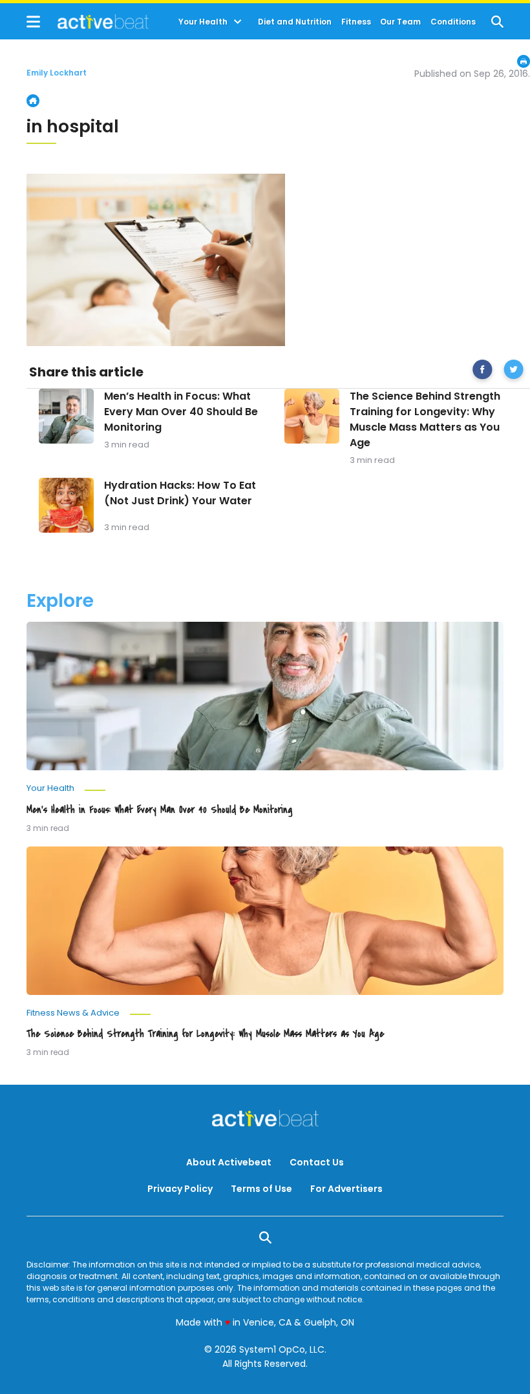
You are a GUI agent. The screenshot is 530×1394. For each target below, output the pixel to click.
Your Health (203, 21)
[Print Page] (523, 61)
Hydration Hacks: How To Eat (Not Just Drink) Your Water (180, 493)
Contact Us (317, 1162)
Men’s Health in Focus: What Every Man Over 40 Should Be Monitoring (181, 412)
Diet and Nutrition (295, 21)
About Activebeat (228, 1162)
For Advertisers (346, 1188)
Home (32, 100)
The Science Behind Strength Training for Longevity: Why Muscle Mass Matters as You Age (425, 419)
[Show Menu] (33, 21)
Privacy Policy (180, 1188)
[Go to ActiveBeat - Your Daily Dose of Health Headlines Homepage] (87, 21)
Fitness (356, 21)
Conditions (453, 21)
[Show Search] (497, 21)
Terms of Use (261, 1188)
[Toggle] (238, 22)
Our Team (400, 21)
